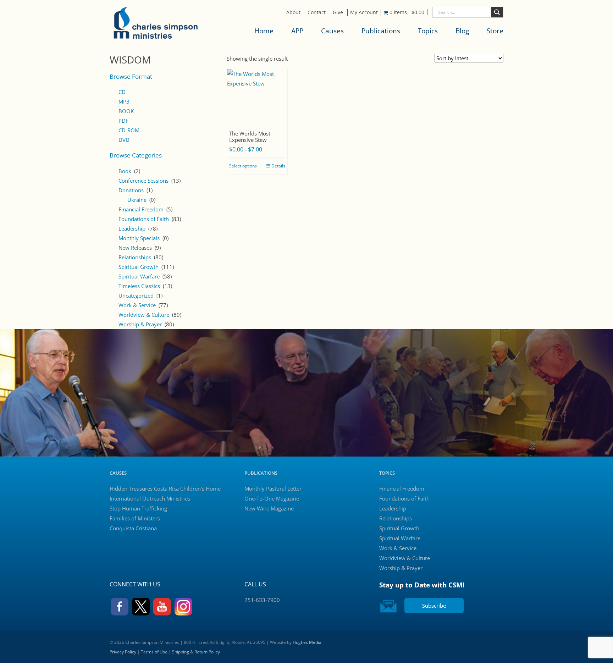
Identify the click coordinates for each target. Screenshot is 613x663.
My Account (364, 12)
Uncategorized (136, 295)
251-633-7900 (262, 599)
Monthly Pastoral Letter (273, 488)
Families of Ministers (135, 518)
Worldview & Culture (143, 314)
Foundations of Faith (143, 218)
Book (124, 171)
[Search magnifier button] (497, 12)
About (293, 12)
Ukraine (137, 199)
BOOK (126, 111)
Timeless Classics (139, 285)
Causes (332, 30)
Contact (317, 12)
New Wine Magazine (269, 508)
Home (264, 30)
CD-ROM (128, 130)
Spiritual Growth (138, 266)
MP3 (123, 101)
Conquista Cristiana (133, 528)
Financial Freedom (141, 209)
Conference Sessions (143, 180)
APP (297, 30)
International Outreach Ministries (150, 498)
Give (338, 12)
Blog (462, 30)
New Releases (135, 247)
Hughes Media (307, 642)
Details (278, 166)
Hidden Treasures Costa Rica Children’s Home (165, 488)
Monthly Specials (139, 238)
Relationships (134, 257)
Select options (243, 166)
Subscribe (434, 605)
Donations (131, 190)
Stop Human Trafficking (138, 508)
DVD (123, 139)
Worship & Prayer (140, 324)
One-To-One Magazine (271, 498)
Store (495, 30)
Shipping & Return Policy (196, 652)
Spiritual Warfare (139, 276)
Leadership (131, 228)
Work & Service (137, 305)
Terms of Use (154, 652)
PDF (123, 120)
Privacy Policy (123, 652)
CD (122, 91)
